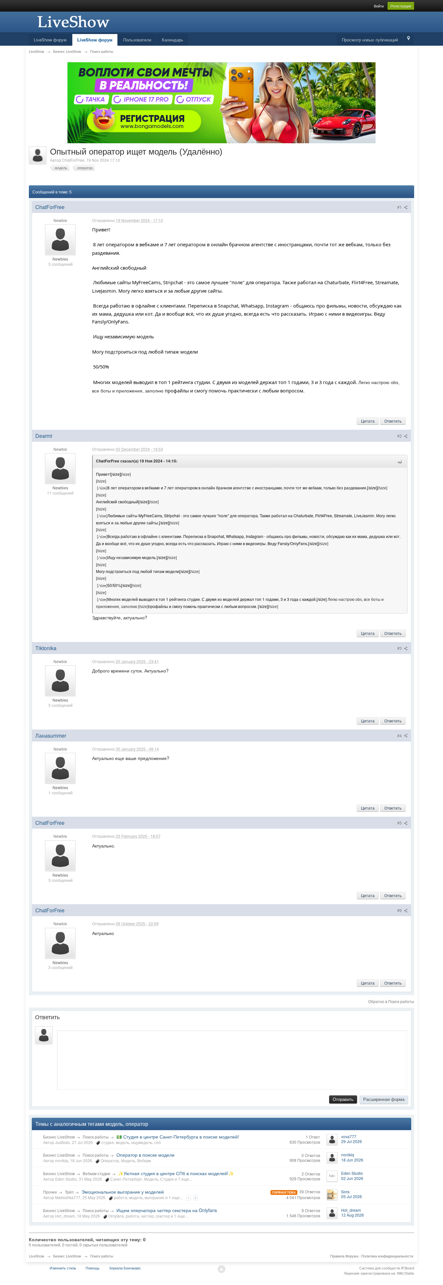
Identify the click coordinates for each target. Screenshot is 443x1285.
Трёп (69, 1192)
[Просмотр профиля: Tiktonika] (60, 680)
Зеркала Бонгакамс (125, 1267)
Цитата (368, 421)
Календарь (172, 40)
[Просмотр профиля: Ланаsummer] (60, 767)
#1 (400, 207)
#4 (400, 735)
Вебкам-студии (96, 1173)
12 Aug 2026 (352, 1215)
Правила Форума (344, 1255)
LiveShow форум (50, 40)
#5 (400, 822)
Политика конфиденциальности (387, 1255)
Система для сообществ (379, 1267)
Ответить (392, 421)
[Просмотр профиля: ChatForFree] (60, 239)
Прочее (50, 1192)
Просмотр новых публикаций (370, 40)
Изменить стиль (63, 1267)
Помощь (93, 1267)
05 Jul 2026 (351, 1196)
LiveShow (36, 1255)
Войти (379, 5)
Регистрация (400, 5)
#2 (400, 435)
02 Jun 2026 (352, 1178)
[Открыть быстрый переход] (408, 39)
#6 (400, 910)
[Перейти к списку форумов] (72, 21)
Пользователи (137, 40)
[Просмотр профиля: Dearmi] (60, 468)
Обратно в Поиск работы (391, 1001)
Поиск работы (96, 1136)
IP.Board (407, 1267)
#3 (400, 648)
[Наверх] (221, 1269)
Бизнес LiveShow (59, 1136)
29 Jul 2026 (351, 1141)
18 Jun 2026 (352, 1159)
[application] (232, 1058)
